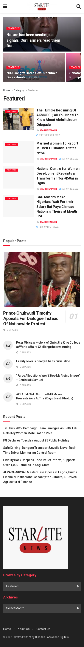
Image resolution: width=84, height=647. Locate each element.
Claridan (40, 637)
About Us (24, 628)
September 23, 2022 (49, 135)
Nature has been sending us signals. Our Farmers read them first (33, 40)
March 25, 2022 (69, 159)
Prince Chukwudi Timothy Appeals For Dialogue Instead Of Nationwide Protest (31, 318)
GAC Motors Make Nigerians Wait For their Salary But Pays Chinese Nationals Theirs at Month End (56, 206)
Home (6, 90)
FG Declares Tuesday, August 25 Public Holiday (36, 440)
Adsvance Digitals (58, 637)
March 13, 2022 (69, 189)
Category (19, 90)
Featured (13, 28)
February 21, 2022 (48, 227)
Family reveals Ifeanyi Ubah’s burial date (43, 361)
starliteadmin (48, 130)
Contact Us (43, 628)
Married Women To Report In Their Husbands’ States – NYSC (57, 148)
